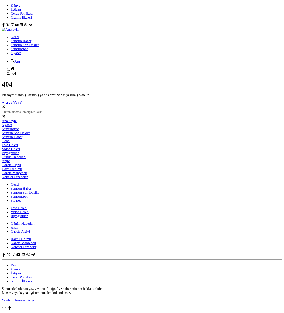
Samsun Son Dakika (25, 45)
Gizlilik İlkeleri (21, 17)
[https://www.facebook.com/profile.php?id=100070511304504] (4, 25)
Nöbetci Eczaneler (15, 177)
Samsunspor (19, 49)
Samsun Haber (21, 41)
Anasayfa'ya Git (13, 102)
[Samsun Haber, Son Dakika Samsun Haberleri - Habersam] (10, 29)
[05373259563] (26, 25)
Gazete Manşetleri (14, 173)
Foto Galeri (10, 145)
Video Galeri (11, 149)
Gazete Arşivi (11, 165)
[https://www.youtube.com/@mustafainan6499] (17, 25)
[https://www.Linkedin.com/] (22, 25)
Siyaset (16, 53)
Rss (13, 265)
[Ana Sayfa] (12, 69)
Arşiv (6, 161)
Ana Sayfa (9, 121)
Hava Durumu (12, 169)
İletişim (16, 9)
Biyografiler (10, 153)
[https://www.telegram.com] (30, 25)
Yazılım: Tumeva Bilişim (19, 300)
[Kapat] (4, 107)
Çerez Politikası (22, 13)
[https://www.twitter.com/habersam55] (8, 25)
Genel (15, 37)
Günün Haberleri (14, 157)
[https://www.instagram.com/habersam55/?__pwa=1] (13, 25)
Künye (15, 5)
